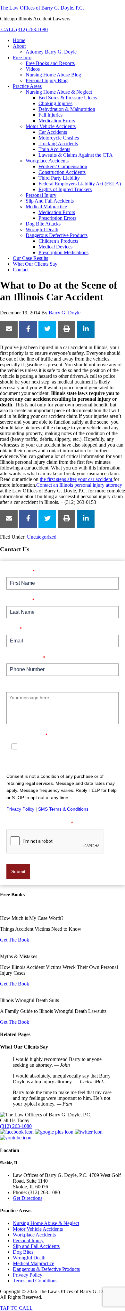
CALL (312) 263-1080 (24, 29)
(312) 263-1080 (16, 1126)
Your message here (30, 686)
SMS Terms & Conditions (63, 809)
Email (13, 628)
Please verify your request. (39, 823)
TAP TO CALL (16, 1308)
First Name (20, 571)
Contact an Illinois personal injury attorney (79, 485)
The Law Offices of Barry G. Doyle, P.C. (42, 8)
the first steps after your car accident (76, 479)
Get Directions (27, 1198)
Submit (18, 871)
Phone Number (25, 657)
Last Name (20, 600)
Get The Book (14, 939)
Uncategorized (41, 537)
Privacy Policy (20, 809)
